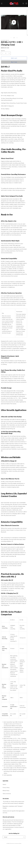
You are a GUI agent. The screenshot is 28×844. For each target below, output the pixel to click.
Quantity (3, 50)
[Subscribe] (23, 837)
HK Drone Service (12, 843)
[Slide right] (16, 37)
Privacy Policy (6, 787)
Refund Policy (6, 790)
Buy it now (14, 62)
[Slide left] (11, 37)
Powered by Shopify (18, 843)
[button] (1, 3)
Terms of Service (7, 793)
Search (4, 784)
